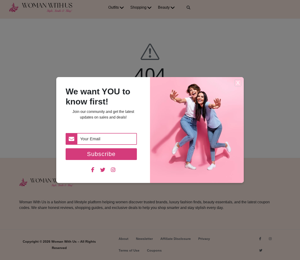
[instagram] (113, 170)
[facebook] (93, 170)
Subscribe (101, 154)
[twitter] (103, 170)
